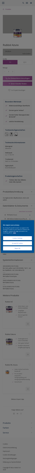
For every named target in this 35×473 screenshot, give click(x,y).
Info (14, 233)
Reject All (17, 248)
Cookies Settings (17, 238)
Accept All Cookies (17, 243)
